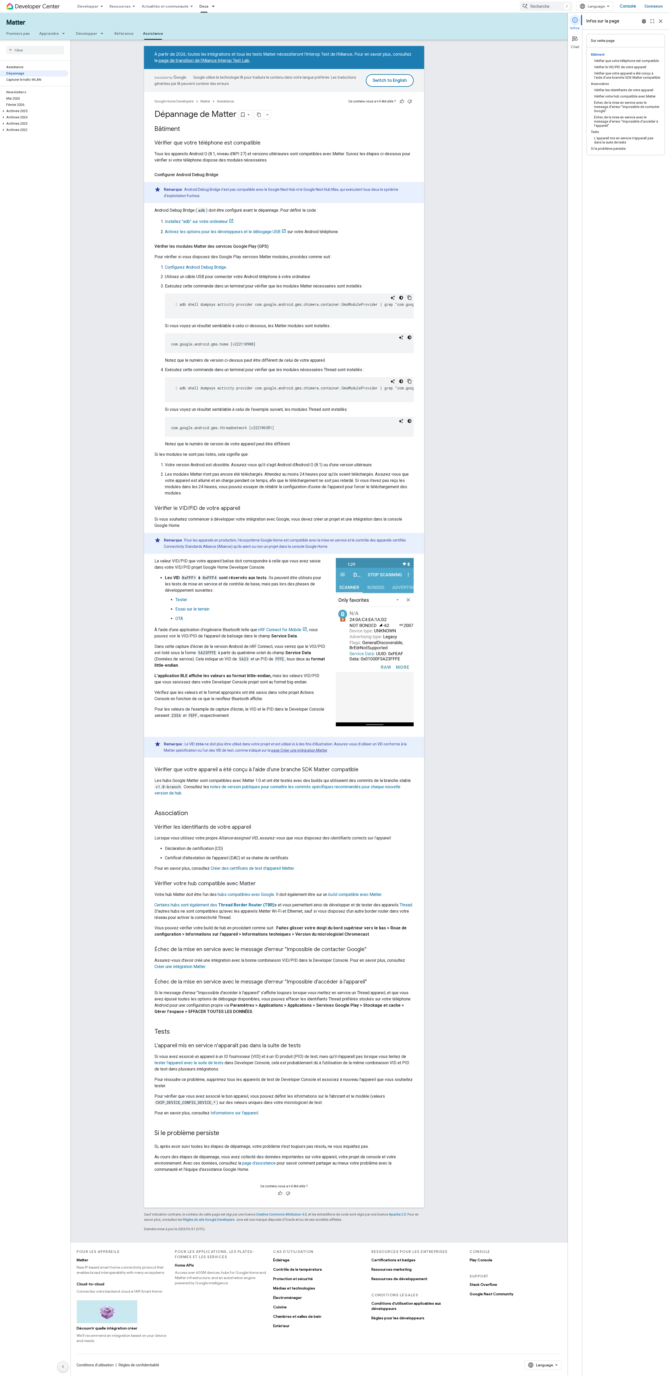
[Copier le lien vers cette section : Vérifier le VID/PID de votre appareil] (245, 508)
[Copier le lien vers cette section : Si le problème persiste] (224, 1133)
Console (628, 6)
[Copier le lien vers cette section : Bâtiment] (185, 129)
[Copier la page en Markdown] (259, 114)
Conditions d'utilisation (95, 1365)
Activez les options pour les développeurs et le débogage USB (222, 231)
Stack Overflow (483, 1284)
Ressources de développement (399, 1278)
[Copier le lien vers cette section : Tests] (175, 1032)
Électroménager (287, 1297)
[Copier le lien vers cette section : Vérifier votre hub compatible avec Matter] (261, 884)
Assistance (153, 33)
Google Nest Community (492, 1294)
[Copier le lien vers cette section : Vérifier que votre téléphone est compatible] (266, 143)
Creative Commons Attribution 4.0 (281, 1214)
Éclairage (281, 1260)
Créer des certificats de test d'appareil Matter (252, 868)
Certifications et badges (393, 1260)
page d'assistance (259, 1163)
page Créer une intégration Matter (299, 750)
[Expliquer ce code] (393, 297)
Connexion (653, 6)
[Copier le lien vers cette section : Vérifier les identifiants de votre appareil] (256, 827)
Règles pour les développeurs (397, 1318)
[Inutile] (410, 101)
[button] (34, 111)
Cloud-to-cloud (90, 1284)
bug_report (644, 21)
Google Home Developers (174, 101)
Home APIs (184, 1265)
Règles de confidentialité (139, 1365)
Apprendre (49, 33)
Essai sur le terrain (192, 609)
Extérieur (281, 1325)
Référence (124, 33)
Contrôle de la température (297, 1269)
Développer (88, 6)
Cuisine (280, 1307)
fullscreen (652, 21)
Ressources (120, 6)
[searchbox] (35, 50)
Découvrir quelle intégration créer (107, 1328)
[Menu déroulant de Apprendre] (65, 33)
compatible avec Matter (354, 894)
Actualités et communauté (165, 6)
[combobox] (546, 6)
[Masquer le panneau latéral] (63, 1366)
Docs (204, 6)
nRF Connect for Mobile (279, 629)
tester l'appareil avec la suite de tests (188, 1062)
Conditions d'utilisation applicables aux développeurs (406, 1306)
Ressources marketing (391, 1269)
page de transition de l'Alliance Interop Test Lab (204, 60)
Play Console (481, 1260)
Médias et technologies (294, 1288)
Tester (181, 599)
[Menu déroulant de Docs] (215, 6)
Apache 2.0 (397, 1214)
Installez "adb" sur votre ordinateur (196, 221)
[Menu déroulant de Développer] (103, 33)
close (661, 21)
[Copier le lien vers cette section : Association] (193, 813)
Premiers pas (18, 33)
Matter (15, 22)
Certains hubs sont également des (215, 904)
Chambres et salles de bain (297, 1316)
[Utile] (402, 101)
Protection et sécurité (293, 1278)
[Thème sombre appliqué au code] (401, 297)
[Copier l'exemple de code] (409, 297)
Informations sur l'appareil (234, 1112)
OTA (179, 618)
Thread (406, 904)
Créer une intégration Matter (179, 966)
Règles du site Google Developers (208, 1220)
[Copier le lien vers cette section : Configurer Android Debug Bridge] (223, 175)
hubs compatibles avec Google (246, 894)
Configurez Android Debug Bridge (195, 267)
